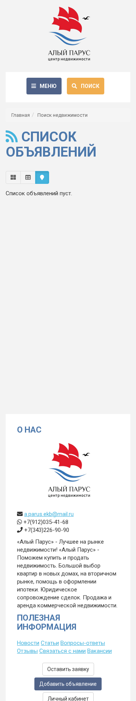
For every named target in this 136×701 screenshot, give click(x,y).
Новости (28, 643)
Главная (20, 115)
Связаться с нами (62, 651)
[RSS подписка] (12, 137)
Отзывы (27, 651)
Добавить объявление (68, 684)
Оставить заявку (68, 669)
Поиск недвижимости (62, 115)
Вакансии (99, 651)
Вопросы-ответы (82, 643)
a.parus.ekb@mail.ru (49, 514)
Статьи (50, 643)
